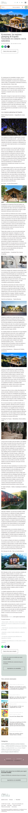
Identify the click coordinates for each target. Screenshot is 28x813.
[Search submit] (26, 7)
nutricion (9, 750)
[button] (25, 2)
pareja (18, 750)
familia (19, 684)
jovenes (12, 748)
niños (3, 750)
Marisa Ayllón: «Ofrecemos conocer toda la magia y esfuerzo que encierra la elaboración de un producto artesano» (13, 623)
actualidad (15, 702)
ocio (22, 684)
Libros (19, 714)
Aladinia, (11, 616)
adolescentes (22, 702)
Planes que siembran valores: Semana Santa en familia (16, 734)
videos (16, 752)
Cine (5, 746)
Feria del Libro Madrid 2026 (16, 716)
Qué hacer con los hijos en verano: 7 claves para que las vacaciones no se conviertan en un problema (18, 688)
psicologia (5, 752)
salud (11, 752)
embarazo (18, 746)
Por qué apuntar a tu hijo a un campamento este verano (17, 706)
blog (2, 746)
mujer (24, 748)
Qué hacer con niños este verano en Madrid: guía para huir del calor (18, 697)
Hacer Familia (13, 684)
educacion (15, 731)
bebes (22, 744)
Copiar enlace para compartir (9, 51)
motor (19, 748)
